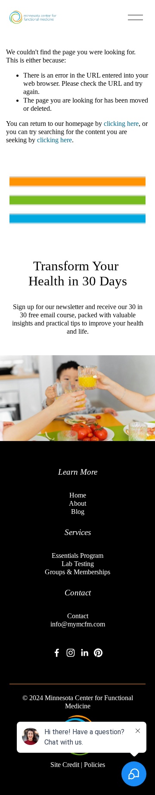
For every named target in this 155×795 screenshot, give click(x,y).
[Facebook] (57, 652)
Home (77, 495)
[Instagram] (70, 652)
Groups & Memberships (77, 572)
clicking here (121, 123)
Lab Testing (78, 563)
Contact (77, 616)
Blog (77, 511)
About (77, 503)
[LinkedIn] (84, 652)
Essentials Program (77, 555)
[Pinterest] (98, 652)
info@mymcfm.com (77, 624)
